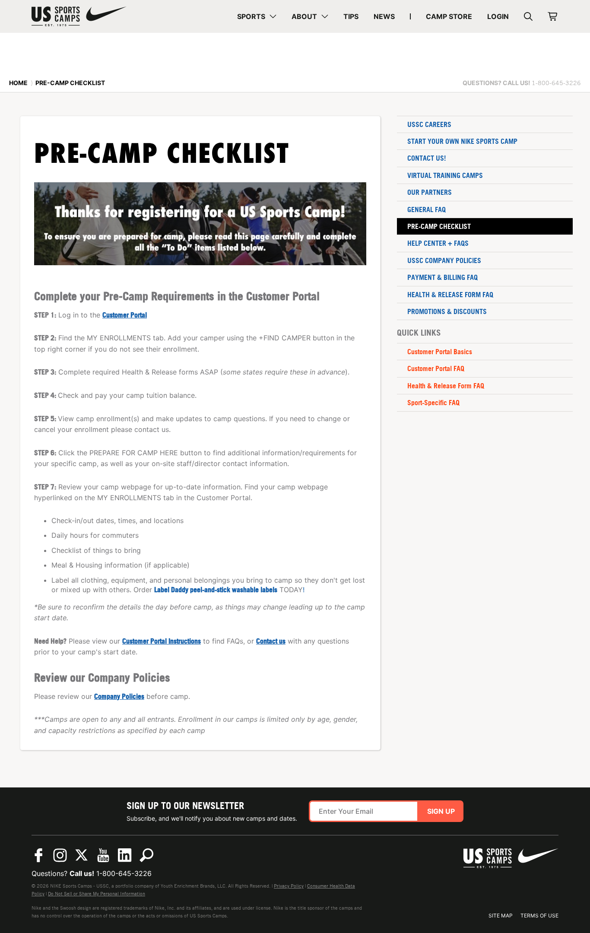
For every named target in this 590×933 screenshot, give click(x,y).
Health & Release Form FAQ (450, 294)
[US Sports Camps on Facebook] (38, 855)
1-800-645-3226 (124, 873)
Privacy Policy (289, 886)
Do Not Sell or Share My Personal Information (96, 894)
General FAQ (426, 209)
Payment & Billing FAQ (442, 277)
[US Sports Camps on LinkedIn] (125, 855)
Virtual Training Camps (445, 175)
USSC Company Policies (444, 260)
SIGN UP (441, 811)
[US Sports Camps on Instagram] (60, 855)
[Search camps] (146, 855)
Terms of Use (539, 915)
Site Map (500, 915)
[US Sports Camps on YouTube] (103, 855)
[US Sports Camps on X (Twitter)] (82, 855)
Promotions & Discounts (447, 311)
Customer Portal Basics (439, 351)
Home (18, 82)
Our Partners (429, 192)
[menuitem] (256, 16)
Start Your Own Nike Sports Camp (462, 141)
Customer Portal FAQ (435, 368)
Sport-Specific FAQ (433, 402)
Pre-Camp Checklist (439, 226)
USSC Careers (429, 124)
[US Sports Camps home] (79, 16)
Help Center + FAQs (438, 243)
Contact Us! (426, 158)
